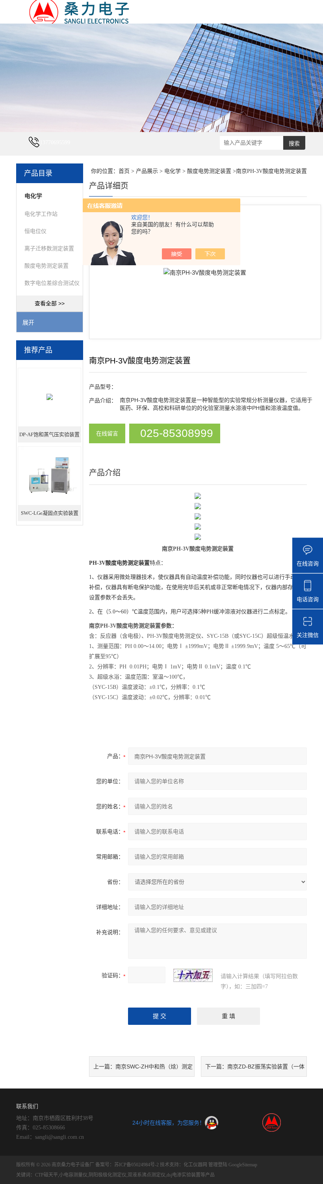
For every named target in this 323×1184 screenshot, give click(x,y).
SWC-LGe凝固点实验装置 (49, 513)
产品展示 (147, 171)
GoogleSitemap (242, 1164)
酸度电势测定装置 (46, 265)
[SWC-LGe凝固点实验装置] (49, 475)
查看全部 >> (50, 303)
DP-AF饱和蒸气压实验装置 (49, 434)
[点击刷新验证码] (193, 975)
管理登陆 (217, 1164)
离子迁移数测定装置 (49, 248)
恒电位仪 (35, 231)
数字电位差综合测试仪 (52, 283)
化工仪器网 (195, 1164)
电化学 (172, 171)
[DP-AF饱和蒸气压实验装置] (49, 396)
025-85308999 (176, 433)
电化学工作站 (41, 214)
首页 (124, 171)
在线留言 (107, 433)
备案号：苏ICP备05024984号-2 (127, 1164)
